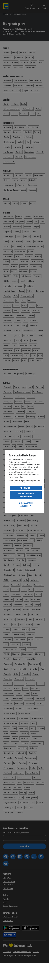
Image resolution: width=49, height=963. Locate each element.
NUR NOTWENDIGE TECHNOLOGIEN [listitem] (26, 495)
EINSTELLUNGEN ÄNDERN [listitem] (26, 504)
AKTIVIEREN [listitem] (25, 487)
